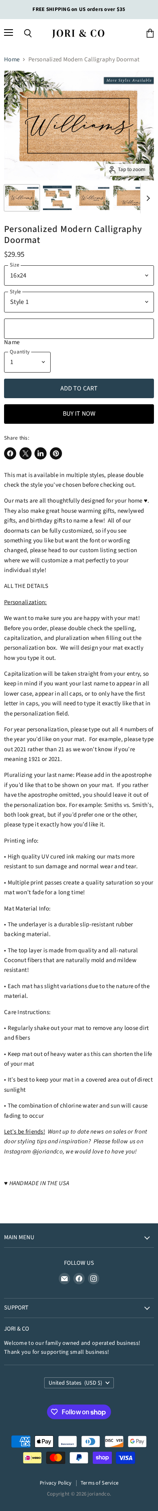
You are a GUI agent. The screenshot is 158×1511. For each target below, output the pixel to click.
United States (75, 1383)
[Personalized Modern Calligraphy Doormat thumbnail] (21, 198)
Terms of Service (100, 1483)
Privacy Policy (56, 1483)
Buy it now (79, 413)
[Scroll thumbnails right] (146, 198)
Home (11, 59)
